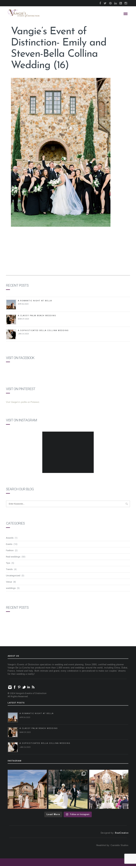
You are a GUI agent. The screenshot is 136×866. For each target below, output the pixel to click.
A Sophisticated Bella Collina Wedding (43, 330)
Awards (9, 538)
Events (9, 544)
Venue (9, 582)
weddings (11, 588)
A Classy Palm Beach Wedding (37, 316)
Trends (9, 569)
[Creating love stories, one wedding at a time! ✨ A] (108, 789)
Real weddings (13, 556)
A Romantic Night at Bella (35, 301)
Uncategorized (13, 575)
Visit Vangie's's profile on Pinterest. (23, 402)
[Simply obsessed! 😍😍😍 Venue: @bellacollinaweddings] (27, 789)
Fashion (10, 550)
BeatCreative (121, 833)
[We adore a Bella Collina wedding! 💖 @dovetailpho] (68, 789)
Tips (8, 563)
